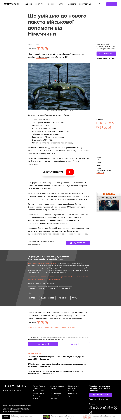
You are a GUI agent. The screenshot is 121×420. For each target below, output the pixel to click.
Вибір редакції (38, 396)
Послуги (53, 388)
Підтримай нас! (73, 386)
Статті (35, 388)
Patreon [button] (32, 298)
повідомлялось (63, 183)
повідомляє (41, 57)
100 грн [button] (32, 288)
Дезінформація (55, 393)
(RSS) (38, 388)
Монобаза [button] (63, 298)
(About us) (42, 386)
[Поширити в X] (42, 48)
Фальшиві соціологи (57, 391)
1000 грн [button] (53, 288)
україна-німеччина (35, 328)
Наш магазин (72, 388)
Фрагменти (36, 391)
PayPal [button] (74, 298)
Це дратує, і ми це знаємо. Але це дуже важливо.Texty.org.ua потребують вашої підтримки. (49, 258)
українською (20, 408)
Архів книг (72, 396)
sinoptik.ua (100, 172)
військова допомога (52, 328)
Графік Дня (72, 391)
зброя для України (68, 328)
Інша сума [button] (64, 288)
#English (35, 398)
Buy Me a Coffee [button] (47, 298)
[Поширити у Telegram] (46, 48)
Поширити (32, 49)
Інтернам (53, 398)
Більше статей (34, 353)
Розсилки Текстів (39, 393)
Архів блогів (72, 393)
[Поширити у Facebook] (38, 48)
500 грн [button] (42, 288)
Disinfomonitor (55, 396)
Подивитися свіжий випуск (106, 58)
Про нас (35, 386)
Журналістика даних (57, 386)
